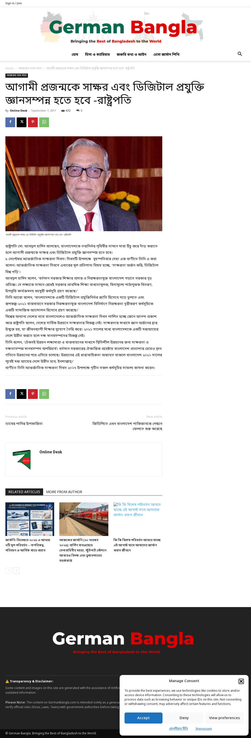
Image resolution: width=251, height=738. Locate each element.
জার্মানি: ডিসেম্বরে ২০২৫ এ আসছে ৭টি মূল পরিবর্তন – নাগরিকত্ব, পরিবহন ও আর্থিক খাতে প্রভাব (27, 545)
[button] (241, 681)
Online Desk (18, 111)
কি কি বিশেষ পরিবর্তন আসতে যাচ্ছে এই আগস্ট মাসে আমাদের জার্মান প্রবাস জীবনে (137, 545)
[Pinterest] (33, 122)
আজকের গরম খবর (30, 69)
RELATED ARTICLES (24, 492)
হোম (75, 54)
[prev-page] (8, 571)
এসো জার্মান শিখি (166, 54)
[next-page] (16, 571)
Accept (143, 718)
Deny (184, 718)
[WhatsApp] (44, 122)
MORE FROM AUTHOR (64, 492)
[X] (21, 122)
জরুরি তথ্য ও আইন (131, 54)
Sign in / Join (13, 3)
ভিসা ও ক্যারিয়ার (97, 54)
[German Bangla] (125, 28)
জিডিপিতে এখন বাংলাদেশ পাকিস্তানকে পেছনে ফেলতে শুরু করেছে (127, 426)
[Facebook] (10, 122)
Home (9, 69)
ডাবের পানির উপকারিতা (24, 423)
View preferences (224, 718)
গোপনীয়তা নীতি (178, 729)
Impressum (204, 729)
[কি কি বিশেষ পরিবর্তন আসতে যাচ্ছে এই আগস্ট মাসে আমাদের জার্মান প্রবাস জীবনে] (137, 519)
